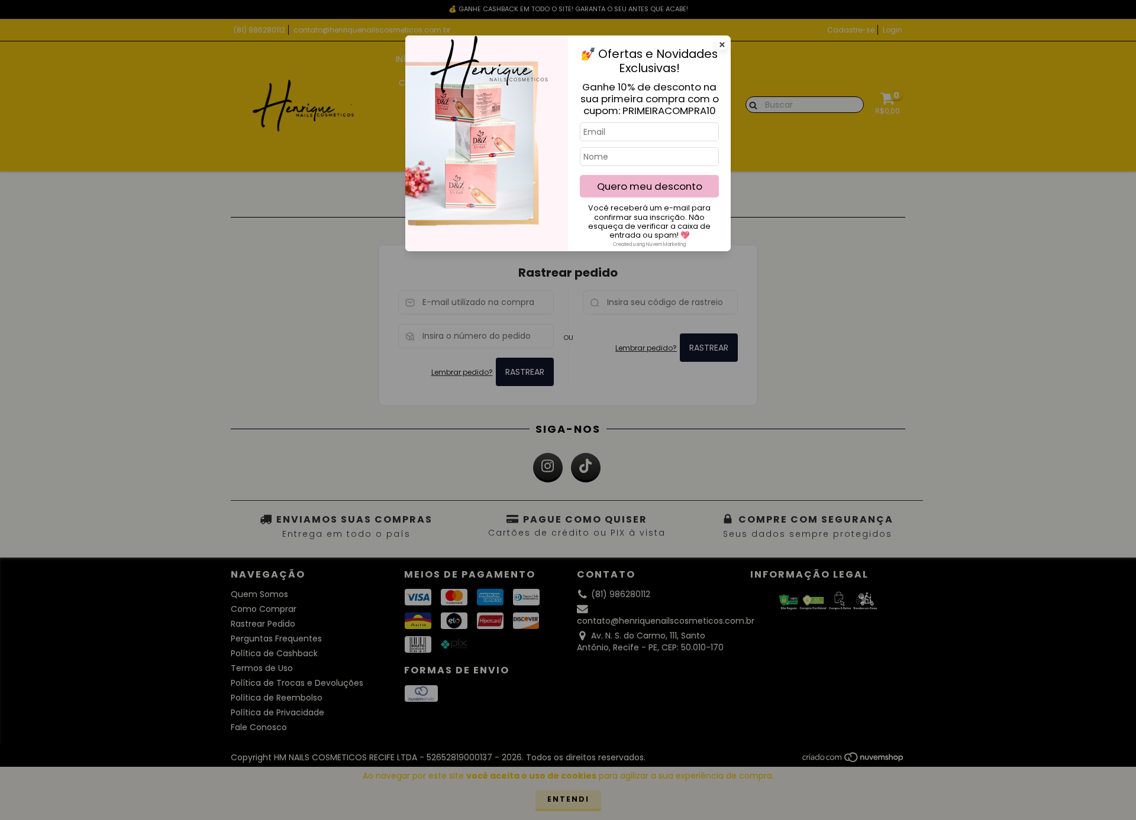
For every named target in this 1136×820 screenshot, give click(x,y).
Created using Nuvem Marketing (649, 244)
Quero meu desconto (649, 186)
